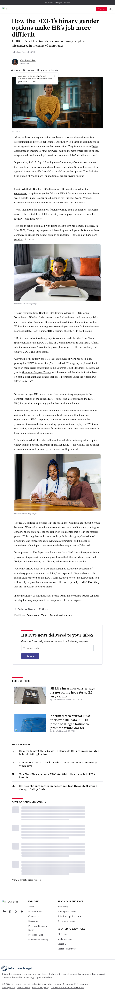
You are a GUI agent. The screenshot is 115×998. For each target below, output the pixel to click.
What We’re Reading (38, 939)
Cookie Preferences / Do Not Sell (67, 987)
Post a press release (31, 879)
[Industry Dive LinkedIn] (4, 911)
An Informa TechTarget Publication (57, 3)
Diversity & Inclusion (61, 615)
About (31, 906)
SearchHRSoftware (67, 948)
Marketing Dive (65, 938)
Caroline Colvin (27, 60)
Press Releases (35, 934)
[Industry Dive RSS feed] (22, 911)
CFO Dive (62, 934)
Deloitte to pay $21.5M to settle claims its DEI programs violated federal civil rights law (59, 752)
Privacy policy (8, 987)
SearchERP (63, 943)
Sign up (101, 9)
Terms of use (23, 987)
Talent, (45, 615)
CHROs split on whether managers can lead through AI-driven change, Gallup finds (58, 787)
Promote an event (66, 921)
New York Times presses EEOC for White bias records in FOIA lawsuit (57, 776)
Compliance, (34, 615)
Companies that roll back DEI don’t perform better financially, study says (58, 764)
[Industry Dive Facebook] (10, 911)
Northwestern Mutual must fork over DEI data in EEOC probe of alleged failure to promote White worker (70, 722)
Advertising (63, 906)
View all (15, 879)
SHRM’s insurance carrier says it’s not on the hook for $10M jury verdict (72, 692)
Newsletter (33, 921)
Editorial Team (35, 911)
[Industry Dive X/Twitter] (16, 911)
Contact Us (33, 916)
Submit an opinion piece (69, 916)
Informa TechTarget (50, 974)
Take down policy (40, 987)
